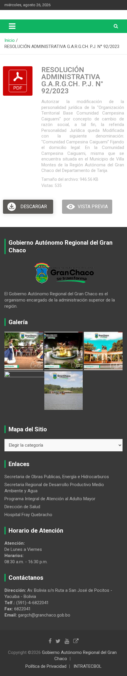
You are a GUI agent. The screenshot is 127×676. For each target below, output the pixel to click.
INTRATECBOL (88, 666)
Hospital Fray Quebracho (28, 514)
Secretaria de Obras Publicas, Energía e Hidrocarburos (56, 476)
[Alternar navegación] (12, 26)
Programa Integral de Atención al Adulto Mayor (49, 498)
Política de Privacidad (45, 666)
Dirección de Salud (22, 506)
